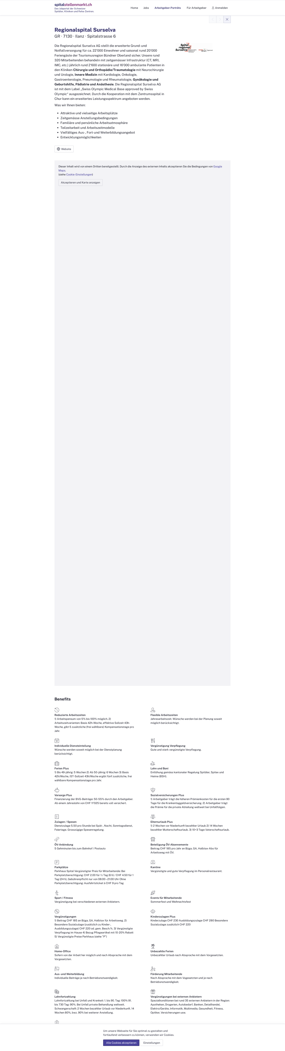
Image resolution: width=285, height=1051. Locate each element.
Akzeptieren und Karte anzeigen (80, 182)
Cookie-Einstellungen (79, 174)
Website (66, 149)
